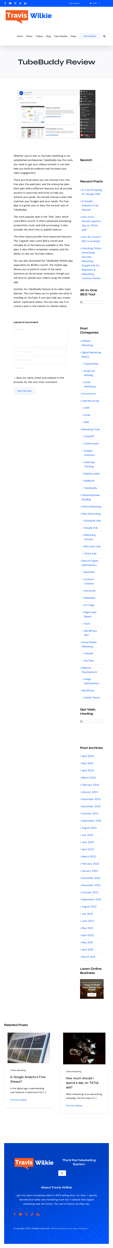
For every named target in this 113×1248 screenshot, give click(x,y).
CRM (87, 408)
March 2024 (89, 777)
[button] (104, 36)
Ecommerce (89, 393)
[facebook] (14, 1214)
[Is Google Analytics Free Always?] (29, 1034)
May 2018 (87, 942)
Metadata (89, 598)
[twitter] (26, 1214)
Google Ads (91, 527)
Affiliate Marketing (87, 343)
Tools (87, 623)
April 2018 (87, 949)
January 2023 (90, 871)
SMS (86, 422)
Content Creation (89, 581)
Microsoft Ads (92, 546)
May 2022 (87, 928)
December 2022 (91, 878)
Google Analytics (89, 453)
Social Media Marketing (89, 644)
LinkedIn (88, 653)
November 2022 (91, 885)
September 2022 (91, 899)
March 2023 (89, 856)
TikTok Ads (90, 553)
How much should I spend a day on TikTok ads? (82, 1082)
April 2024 (88, 770)
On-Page (89, 605)
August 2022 (89, 906)
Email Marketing (89, 384)
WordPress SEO (90, 633)
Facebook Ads (92, 520)
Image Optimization (91, 681)
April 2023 (88, 849)
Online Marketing (91, 506)
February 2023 (90, 863)
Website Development (89, 670)
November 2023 (91, 806)
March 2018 (88, 956)
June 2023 (88, 842)
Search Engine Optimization (90, 563)
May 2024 (87, 763)
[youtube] (20, 1214)
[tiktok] (32, 1214)
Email (87, 415)
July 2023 (87, 835)
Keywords (90, 590)
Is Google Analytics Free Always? (90, 205)
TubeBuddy (90, 488)
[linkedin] (38, 1214)
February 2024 (90, 784)
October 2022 (90, 892)
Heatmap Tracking (89, 464)
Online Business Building (91, 497)
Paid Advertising (91, 513)
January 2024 (90, 792)
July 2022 (87, 913)
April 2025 (88, 756)
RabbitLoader (92, 473)
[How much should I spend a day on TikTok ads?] (84, 1034)
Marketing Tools (91, 429)
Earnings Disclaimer (79, 1228)
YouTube (89, 660)
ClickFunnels (91, 443)
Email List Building (89, 373)
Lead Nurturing (90, 400)
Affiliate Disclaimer (59, 1228)
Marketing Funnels (89, 537)
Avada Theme (92, 697)
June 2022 (88, 921)
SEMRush (89, 480)
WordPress (88, 690)
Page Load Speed (90, 614)
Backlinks (89, 572)
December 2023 (91, 799)
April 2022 (88, 935)
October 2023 (90, 813)
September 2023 (92, 820)
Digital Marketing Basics (91, 354)
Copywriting (91, 363)
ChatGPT (89, 436)
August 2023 (89, 828)
